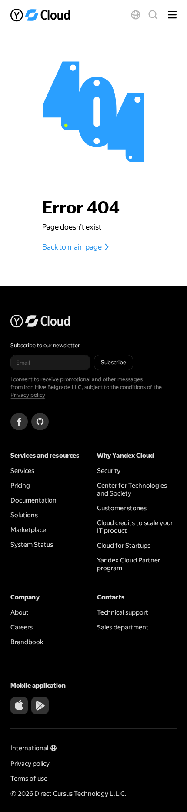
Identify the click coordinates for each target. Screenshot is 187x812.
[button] (136, 15)
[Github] (40, 421)
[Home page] (41, 15)
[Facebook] (19, 421)
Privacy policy (27, 395)
